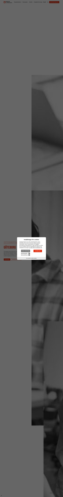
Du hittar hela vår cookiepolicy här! (35, 247)
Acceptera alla (38, 250)
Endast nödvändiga (25, 250)
